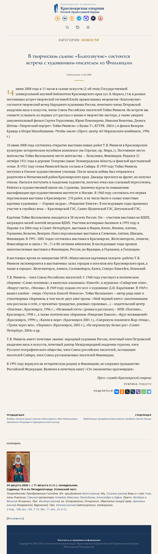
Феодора (138, 497)
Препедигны (87, 497)
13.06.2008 (86, 74)
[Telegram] (149, 391)
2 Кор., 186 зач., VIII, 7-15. (23, 509)
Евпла (86, 493)
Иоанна (61, 505)
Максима (72, 497)
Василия (12, 501)
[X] (127, 391)
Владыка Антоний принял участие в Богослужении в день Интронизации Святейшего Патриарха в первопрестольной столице (42, 418)
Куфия (118, 497)
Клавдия (60, 497)
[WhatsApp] (143, 391)
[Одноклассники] (122, 391)
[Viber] (138, 391)
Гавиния (32, 497)
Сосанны (111, 493)
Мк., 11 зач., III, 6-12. (54, 509)
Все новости (15, 518)
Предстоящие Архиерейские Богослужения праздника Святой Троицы (117, 416)
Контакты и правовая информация (79, 540)
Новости (90, 40)
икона (95, 493)
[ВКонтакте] (116, 391)
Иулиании (139, 501)
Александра (104, 497)
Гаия (148, 493)
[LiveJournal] (132, 391)
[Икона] (18, 481)
